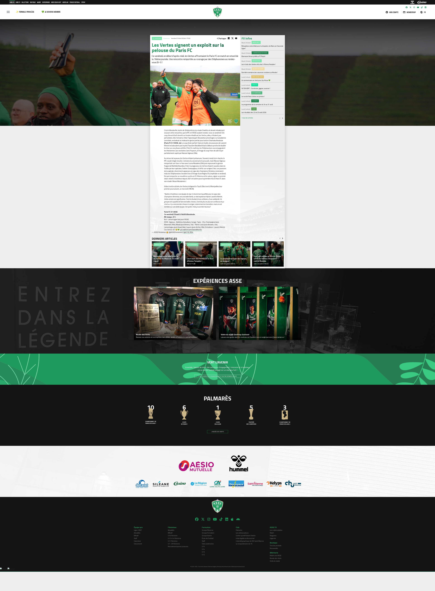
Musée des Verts (275, 558)
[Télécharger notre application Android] (238, 519)
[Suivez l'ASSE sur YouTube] (418, 7)
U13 (203, 552)
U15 (203, 546)
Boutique (33, 2)
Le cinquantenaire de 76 (244, 543)
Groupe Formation (208, 533)
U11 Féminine (172, 541)
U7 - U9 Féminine (174, 543)
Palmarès (239, 530)
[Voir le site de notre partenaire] (142, 484)
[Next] (282, 118)
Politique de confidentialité (223, 566)
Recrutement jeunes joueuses (178, 546)
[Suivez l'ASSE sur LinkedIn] (425, 7)
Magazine (273, 535)
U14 (203, 549)
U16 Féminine (172, 535)
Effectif (136, 535)
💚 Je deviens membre (50, 11)
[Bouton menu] (8, 12)
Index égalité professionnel (245, 538)
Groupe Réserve (207, 530)
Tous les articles (247, 118)
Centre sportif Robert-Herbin (246, 535)
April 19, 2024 (188, 232)
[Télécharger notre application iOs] (232, 519)
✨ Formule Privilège (25, 11)
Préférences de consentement (238, 566)
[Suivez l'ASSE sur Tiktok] (421, 7)
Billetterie (25, 2)
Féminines (166, 38)
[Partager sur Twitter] (232, 38)
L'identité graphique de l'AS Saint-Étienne (250, 541)
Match (272, 533)
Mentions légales (212, 566)
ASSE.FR (12, 2)
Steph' (83, 2)
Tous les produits (275, 545)
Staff (135, 538)
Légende (273, 538)
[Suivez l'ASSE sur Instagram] (414, 7)
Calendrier (137, 541)
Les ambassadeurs (242, 533)
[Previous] (280, 118)
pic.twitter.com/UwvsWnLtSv (191, 229)
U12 (203, 554)
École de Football (207, 538)
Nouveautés (274, 548)
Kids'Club (65, 2)
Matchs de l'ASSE (275, 555)
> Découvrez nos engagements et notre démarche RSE (217, 376)
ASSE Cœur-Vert (56, 2)
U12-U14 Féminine (174, 538)
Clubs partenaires (208, 543)
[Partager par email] (236, 38)
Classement (138, 543)
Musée (39, 2)
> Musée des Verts (217, 432)
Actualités (137, 533)
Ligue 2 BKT (138, 530)
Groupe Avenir (207, 535)
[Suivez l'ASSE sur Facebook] (406, 7)
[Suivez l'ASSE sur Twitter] (410, 7)
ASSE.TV (18, 2)
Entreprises (46, 2)
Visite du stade (275, 561)
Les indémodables (276, 530)
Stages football (75, 2)
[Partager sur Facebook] (229, 38)
